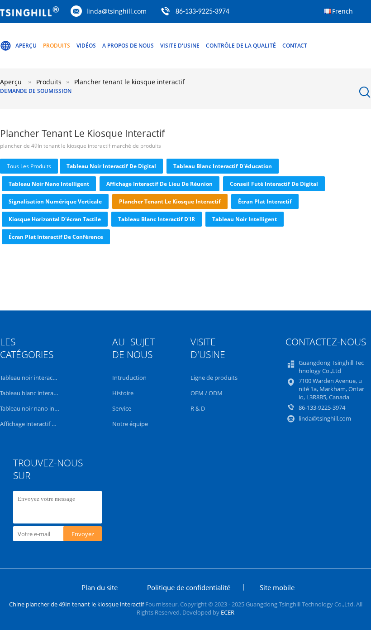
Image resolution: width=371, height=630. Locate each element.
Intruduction (129, 377)
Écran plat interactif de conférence (56, 237)
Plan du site (99, 587)
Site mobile (277, 587)
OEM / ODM (206, 393)
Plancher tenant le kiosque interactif (170, 201)
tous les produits (29, 166)
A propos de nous (128, 45)
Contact (294, 45)
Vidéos (86, 45)
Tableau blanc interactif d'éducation (222, 166)
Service (121, 408)
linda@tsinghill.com (116, 11)
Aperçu (26, 45)
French (342, 11)
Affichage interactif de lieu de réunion (159, 184)
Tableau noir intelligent (244, 219)
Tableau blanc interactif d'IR (156, 219)
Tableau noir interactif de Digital (111, 166)
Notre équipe (130, 424)
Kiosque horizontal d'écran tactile (55, 219)
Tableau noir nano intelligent (49, 184)
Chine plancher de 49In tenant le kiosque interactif (76, 604)
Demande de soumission (35, 91)
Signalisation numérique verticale (55, 201)
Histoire (122, 393)
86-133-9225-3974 (202, 12)
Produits (56, 45)
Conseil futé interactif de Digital (274, 184)
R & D (197, 408)
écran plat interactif (265, 201)
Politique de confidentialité (188, 587)
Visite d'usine (180, 45)
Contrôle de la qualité (241, 45)
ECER (227, 612)
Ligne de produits (214, 377)
